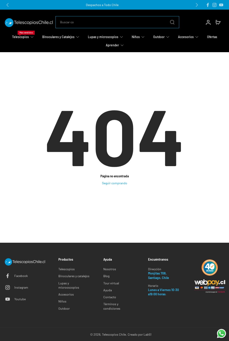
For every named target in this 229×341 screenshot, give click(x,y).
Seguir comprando (114, 183)
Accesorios (66, 294)
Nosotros (109, 269)
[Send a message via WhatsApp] (221, 333)
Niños (62, 301)
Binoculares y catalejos (73, 276)
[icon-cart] (218, 22)
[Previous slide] (8, 5)
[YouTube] (221, 5)
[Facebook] (207, 5)
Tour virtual (111, 283)
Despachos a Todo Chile (102, 5)
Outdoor (64, 308)
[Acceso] (208, 22)
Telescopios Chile (114, 334)
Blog (106, 276)
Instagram (21, 287)
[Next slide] (197, 5)
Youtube (20, 299)
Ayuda (107, 290)
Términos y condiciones (111, 306)
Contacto (109, 297)
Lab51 (147, 334)
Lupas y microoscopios (68, 285)
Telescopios (66, 269)
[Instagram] (214, 5)
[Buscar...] (172, 22)
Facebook (21, 276)
